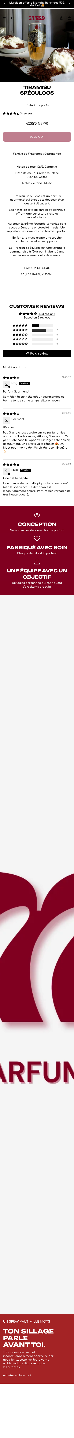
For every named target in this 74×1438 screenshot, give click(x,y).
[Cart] (69, 18)
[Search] (12, 18)
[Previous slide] (4, 4)
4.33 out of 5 (47, 314)
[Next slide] (70, 4)
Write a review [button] (37, 353)
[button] (11, 113)
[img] (11, 377)
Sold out (37, 136)
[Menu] (4, 18)
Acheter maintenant (17, 1375)
